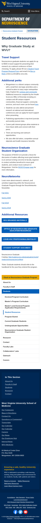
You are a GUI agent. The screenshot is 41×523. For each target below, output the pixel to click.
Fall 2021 (5, 193)
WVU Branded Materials (15, 220)
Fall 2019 (5, 203)
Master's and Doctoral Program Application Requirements (17, 307)
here (36, 104)
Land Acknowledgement (20, 500)
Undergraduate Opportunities (16, 326)
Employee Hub (31, 507)
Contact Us (6, 416)
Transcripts (6, 422)
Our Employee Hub (9, 438)
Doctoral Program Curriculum (16, 297)
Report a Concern (10, 481)
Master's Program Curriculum (16, 301)
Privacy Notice (30, 497)
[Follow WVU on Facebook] (15, 512)
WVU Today (9, 507)
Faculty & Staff (9, 287)
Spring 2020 (6, 198)
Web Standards (20, 497)
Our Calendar (7, 426)
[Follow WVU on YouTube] (25, 512)
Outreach (6, 356)
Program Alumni (11, 317)
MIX (14, 507)
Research (7, 338)
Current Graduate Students (15, 321)
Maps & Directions (9, 413)
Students (6, 291)
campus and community (28, 92)
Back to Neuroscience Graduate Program (20, 277)
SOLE (24, 507)
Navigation (33, 31)
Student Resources (12, 312)
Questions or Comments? (12, 419)
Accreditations (11, 497)
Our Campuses (8, 410)
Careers (6, 360)
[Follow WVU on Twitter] (20, 512)
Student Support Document (17, 248)
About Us (7, 282)
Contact (6, 342)
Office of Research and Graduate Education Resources (20, 230)
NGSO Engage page (26, 167)
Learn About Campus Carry (13, 486)
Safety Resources (24, 481)
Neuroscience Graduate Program (13, 31)
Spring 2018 (6, 208)
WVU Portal (7, 505)
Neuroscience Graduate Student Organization (17, 331)
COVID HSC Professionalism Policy (19, 239)
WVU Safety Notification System (28, 505)
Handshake (14, 505)
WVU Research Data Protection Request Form (20, 502)
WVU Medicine (7, 445)
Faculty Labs (8, 347)
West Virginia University (13, 516)
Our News (5, 435)
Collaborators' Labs (11, 351)
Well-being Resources (11, 483)
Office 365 (19, 507)
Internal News (7, 442)
